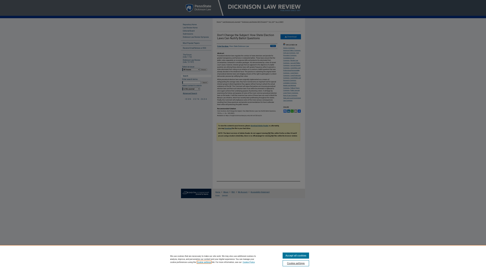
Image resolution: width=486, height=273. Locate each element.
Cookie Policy (249, 262)
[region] (243, 259)
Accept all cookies (295, 255)
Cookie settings (204, 262)
